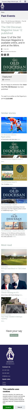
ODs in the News (5, 291)
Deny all (20, 407)
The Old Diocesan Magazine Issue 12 (12, 159)
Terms (4, 382)
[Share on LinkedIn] (8, 55)
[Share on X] (5, 55)
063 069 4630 (5, 373)
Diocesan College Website (8, 1)
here (4, 402)
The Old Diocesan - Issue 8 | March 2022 (13, 231)
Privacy (4, 384)
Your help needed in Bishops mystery (11, 318)
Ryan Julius (5, 136)
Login (16, 1)
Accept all (8, 407)
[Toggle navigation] (25, 1)
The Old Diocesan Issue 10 (9, 182)
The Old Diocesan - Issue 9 (9, 205)
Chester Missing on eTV (10, 292)
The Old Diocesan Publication (13, 21)
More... (19, 139)
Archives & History (6, 315)
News (2, 21)
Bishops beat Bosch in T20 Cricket (13, 268)
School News (4, 266)
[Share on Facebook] (2, 55)
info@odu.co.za (6, 376)
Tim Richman (7, 79)
